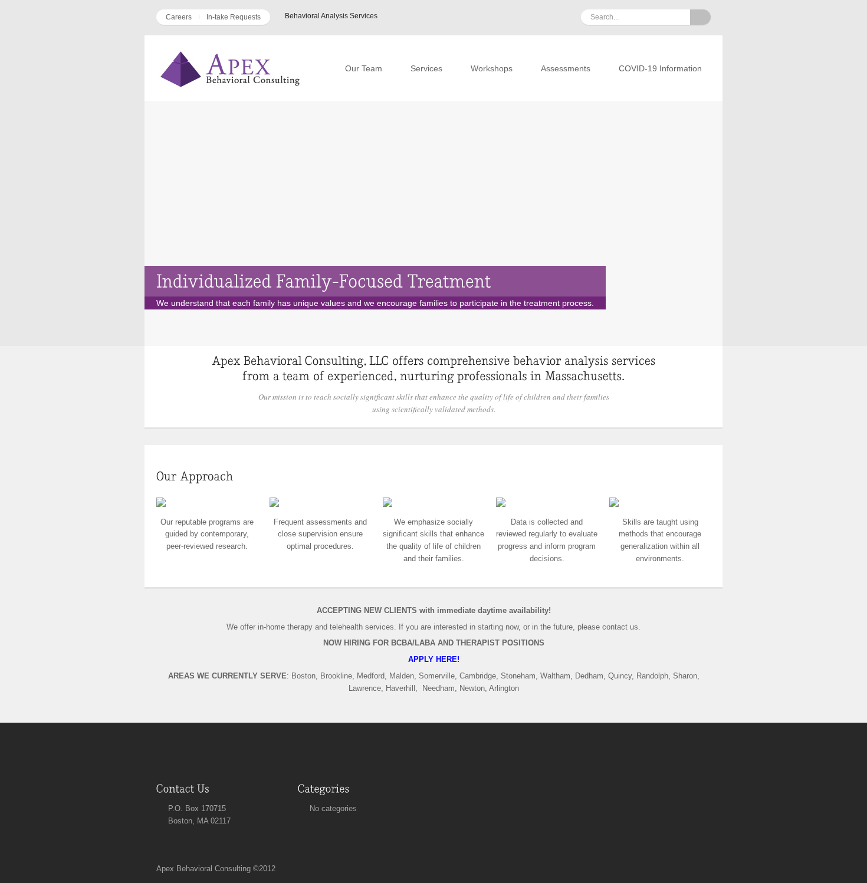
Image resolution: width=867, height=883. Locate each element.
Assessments (565, 68)
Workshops (492, 68)
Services (426, 68)
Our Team (363, 68)
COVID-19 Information (660, 68)
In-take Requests (233, 17)
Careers (179, 17)
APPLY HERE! (433, 659)
